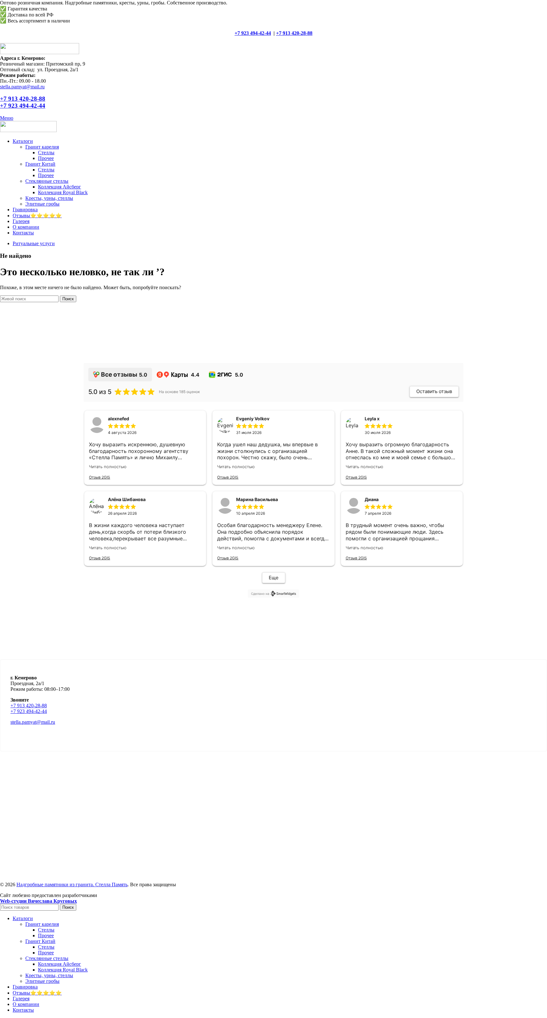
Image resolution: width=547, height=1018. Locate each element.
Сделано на (260, 593)
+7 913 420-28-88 (294, 33)
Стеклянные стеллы (46, 181)
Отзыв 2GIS (99, 477)
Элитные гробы (42, 204)
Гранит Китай (40, 164)
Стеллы (46, 152)
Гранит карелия (42, 147)
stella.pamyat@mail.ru (22, 86)
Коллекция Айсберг (59, 186)
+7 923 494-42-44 (253, 33)
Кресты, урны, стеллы (49, 198)
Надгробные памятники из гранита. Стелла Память (72, 884)
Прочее (46, 158)
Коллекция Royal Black (63, 192)
